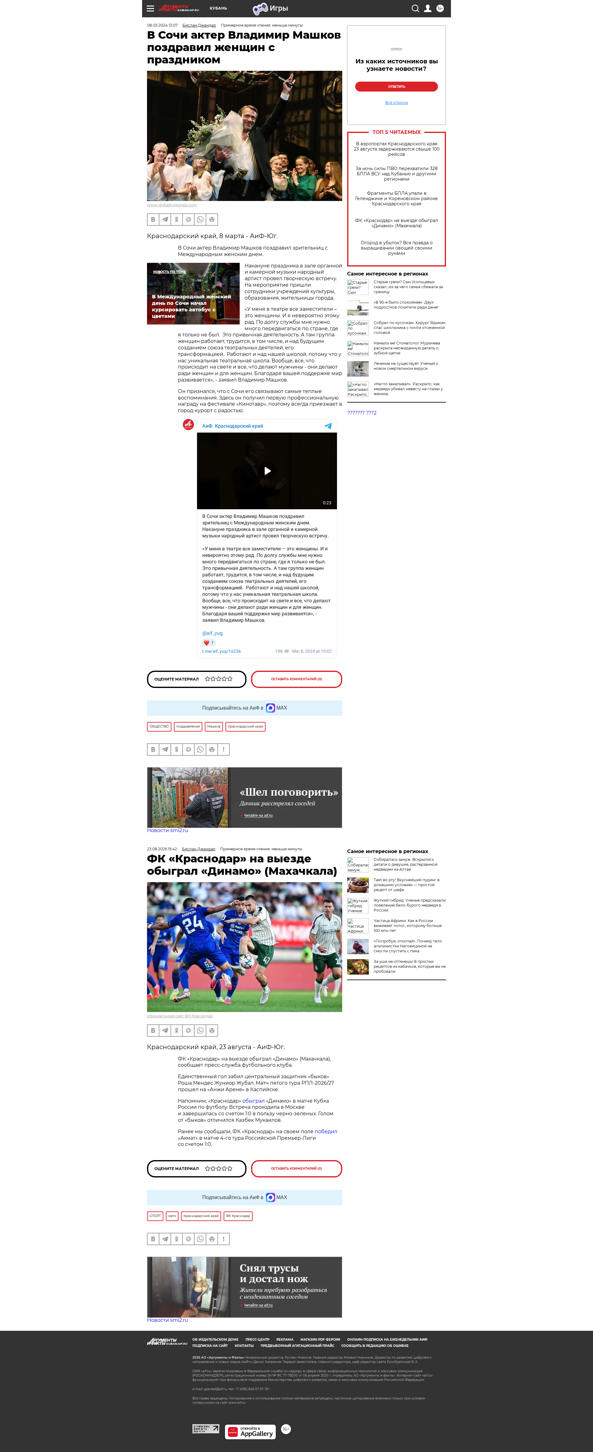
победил (326, 1131)
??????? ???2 (361, 413)
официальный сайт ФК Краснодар (180, 1016)
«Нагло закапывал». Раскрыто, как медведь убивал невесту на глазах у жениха (408, 389)
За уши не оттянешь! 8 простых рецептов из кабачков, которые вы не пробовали (410, 966)
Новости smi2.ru (167, 830)
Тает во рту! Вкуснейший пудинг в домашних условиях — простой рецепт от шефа (406, 885)
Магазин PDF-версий (320, 1340)
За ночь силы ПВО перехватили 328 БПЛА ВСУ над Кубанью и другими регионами (397, 174)
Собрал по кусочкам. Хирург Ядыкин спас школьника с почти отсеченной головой (409, 327)
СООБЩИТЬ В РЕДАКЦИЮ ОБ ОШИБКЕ (375, 1346)
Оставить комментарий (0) (296, 679)
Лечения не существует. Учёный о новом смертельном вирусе (406, 366)
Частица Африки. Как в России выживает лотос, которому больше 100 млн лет (408, 925)
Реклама (284, 1340)
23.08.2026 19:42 (162, 849)
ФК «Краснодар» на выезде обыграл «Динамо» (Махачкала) (396, 223)
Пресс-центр (257, 1340)
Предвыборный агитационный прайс (297, 1346)
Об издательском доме (215, 1340)
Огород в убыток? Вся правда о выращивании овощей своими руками (397, 248)
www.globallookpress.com (172, 205)
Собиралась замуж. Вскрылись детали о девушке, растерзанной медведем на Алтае (405, 864)
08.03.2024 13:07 (162, 25)
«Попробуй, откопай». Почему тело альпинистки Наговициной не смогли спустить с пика (408, 946)
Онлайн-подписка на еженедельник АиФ (387, 1340)
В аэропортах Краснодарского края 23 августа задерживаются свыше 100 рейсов (396, 149)
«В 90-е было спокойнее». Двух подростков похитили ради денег (406, 305)
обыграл (253, 1101)
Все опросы (396, 103)
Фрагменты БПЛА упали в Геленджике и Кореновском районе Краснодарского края (396, 199)
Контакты (244, 1346)
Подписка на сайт (210, 1346)
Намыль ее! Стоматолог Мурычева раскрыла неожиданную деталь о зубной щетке (407, 348)
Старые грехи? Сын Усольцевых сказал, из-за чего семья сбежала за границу (408, 287)
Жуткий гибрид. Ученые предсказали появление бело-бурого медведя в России (410, 905)
